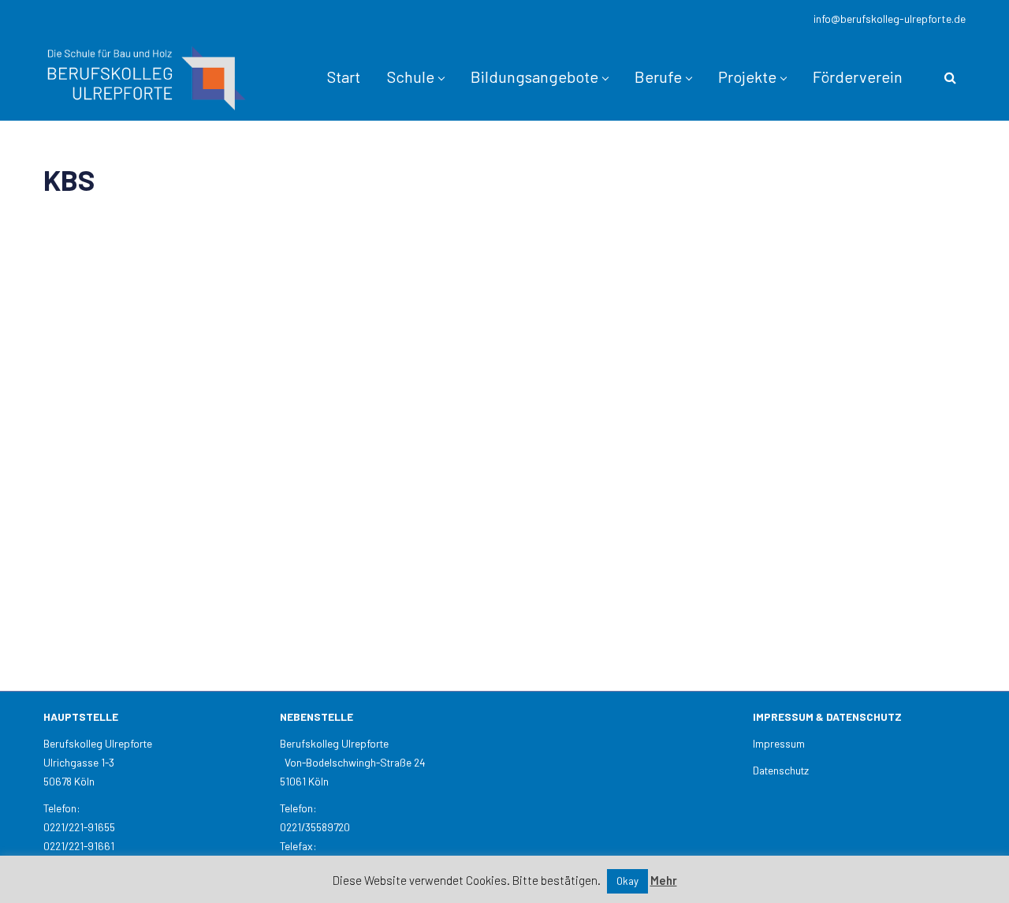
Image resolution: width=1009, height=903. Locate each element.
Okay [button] (627, 881)
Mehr (663, 880)
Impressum (779, 743)
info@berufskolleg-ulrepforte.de (890, 18)
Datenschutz (781, 770)
